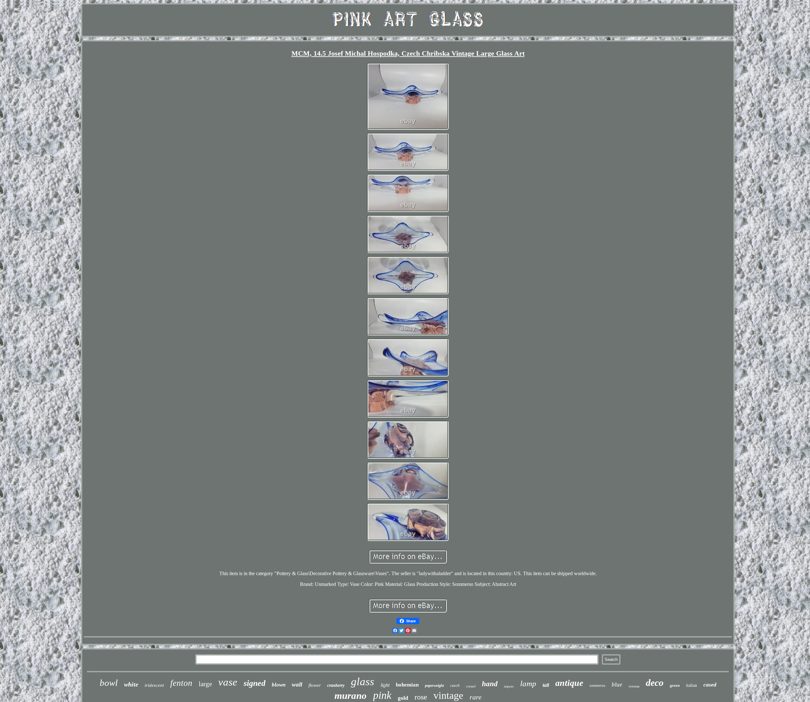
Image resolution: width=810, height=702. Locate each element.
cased (709, 684)
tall (546, 685)
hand (490, 684)
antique (569, 683)
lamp (528, 683)
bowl (109, 683)
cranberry (336, 685)
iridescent (154, 685)
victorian (633, 686)
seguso (509, 686)
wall (297, 684)
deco (655, 682)
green (675, 685)
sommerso (597, 685)
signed (254, 683)
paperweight (434, 685)
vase (227, 682)
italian (691, 685)
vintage (448, 695)
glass (362, 681)
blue (617, 684)
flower (314, 685)
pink (382, 695)
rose (420, 697)
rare (476, 697)
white (131, 684)
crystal (471, 686)
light (385, 685)
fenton (181, 683)
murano (350, 695)
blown (278, 685)
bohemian (407, 685)
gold (403, 698)
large (205, 684)
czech (455, 685)
